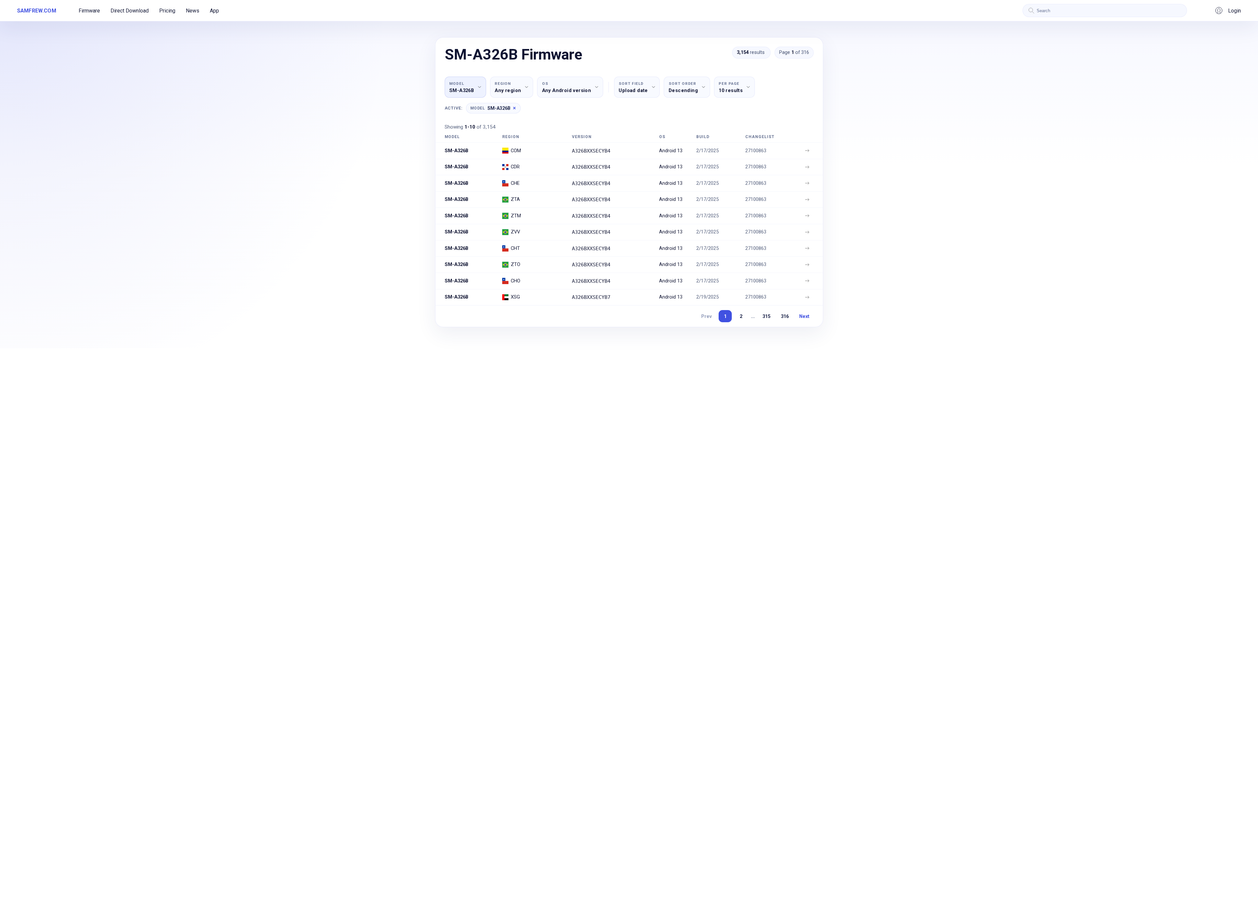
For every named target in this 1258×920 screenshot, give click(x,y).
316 (785, 316)
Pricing (167, 11)
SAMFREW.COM (36, 11)
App (214, 11)
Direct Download (130, 11)
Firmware (89, 11)
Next (804, 316)
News (192, 11)
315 (766, 316)
